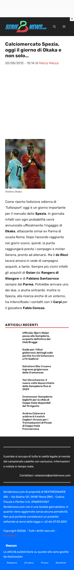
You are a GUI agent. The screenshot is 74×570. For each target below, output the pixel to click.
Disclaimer (61, 563)
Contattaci (10, 535)
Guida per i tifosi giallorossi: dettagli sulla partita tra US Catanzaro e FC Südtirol (38, 354)
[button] (54, 27)
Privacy (45, 563)
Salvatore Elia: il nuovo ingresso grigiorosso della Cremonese (36, 369)
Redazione (12, 563)
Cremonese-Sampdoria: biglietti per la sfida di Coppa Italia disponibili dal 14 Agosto (37, 401)
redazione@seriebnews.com (53, 475)
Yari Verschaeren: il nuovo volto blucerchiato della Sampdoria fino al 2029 (38, 384)
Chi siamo (29, 563)
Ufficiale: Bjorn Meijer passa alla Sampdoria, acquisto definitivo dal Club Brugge (36, 337)
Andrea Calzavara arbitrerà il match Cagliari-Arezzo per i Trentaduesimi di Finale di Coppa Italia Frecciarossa (37, 421)
